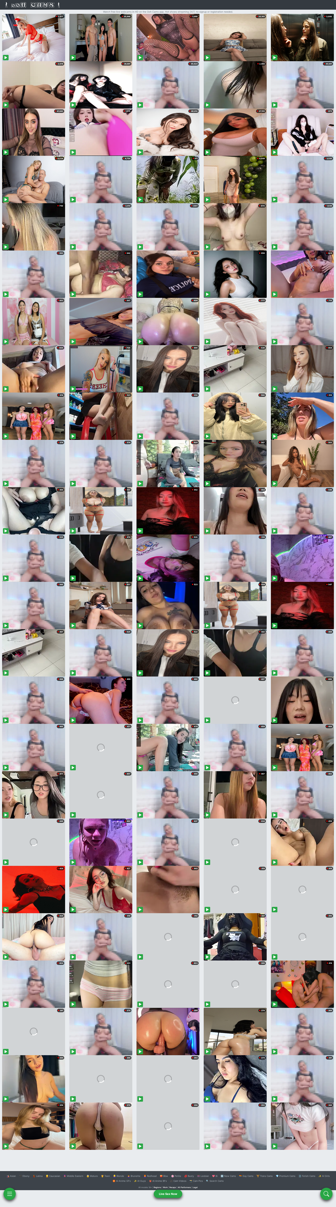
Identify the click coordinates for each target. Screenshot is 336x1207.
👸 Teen (105, 1176)
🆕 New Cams (228, 1176)
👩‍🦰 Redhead (150, 1176)
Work (165, 1187)
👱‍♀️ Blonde (118, 1176)
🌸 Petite (176, 1176)
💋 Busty (189, 1176)
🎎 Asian (11, 1176)
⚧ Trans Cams (265, 1176)
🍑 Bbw (164, 1176)
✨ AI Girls (324, 1176)
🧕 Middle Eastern (73, 1176)
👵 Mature (92, 1176)
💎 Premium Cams (285, 1176)
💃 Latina (38, 1176)
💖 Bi (215, 1176)
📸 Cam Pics (196, 1180)
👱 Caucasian (53, 1176)
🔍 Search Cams (215, 1180)
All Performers (184, 1187)
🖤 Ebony (24, 1176)
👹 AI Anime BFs (158, 1180)
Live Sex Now (168, 1194)
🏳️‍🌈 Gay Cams (246, 1176)
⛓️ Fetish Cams (307, 1176)
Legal (195, 1187)
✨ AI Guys (140, 1180)
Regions (157, 1187)
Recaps (172, 1187)
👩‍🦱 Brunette (133, 1176)
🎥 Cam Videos (178, 1180)
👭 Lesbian (203, 1176)
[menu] (10, 1194)
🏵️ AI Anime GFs (122, 1180)
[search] (326, 1194)
